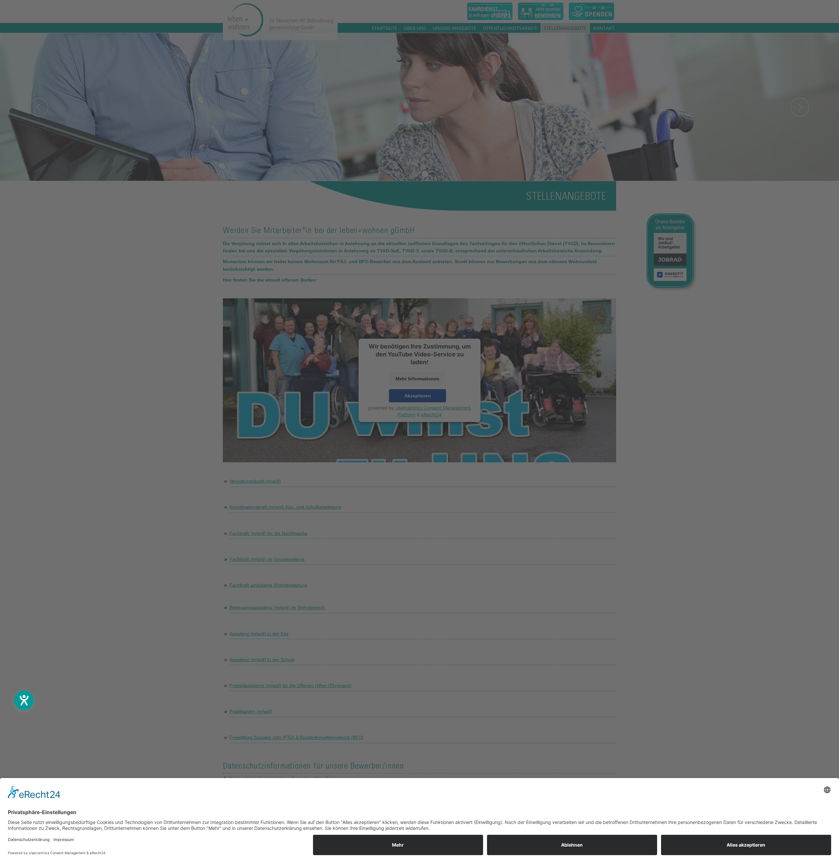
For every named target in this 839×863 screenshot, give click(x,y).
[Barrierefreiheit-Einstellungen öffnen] (24, 700)
